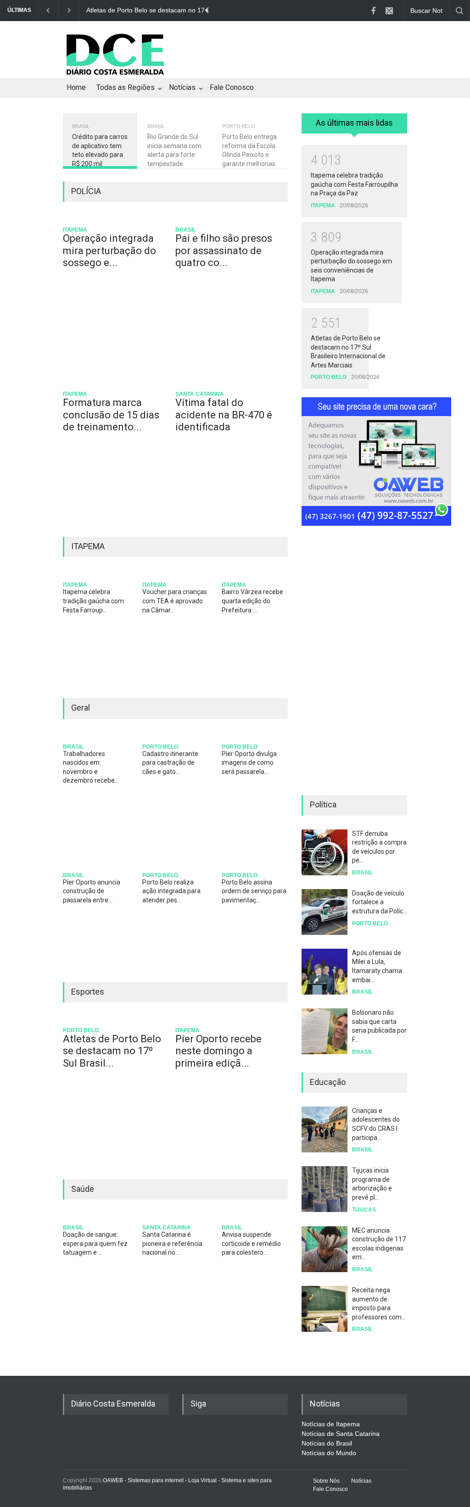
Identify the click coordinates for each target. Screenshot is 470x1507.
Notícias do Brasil (327, 1443)
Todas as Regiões (125, 87)
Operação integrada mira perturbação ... (173, 10)
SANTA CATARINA (199, 394)
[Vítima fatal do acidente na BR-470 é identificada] (228, 383)
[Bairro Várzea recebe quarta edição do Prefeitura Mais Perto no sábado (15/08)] (254, 574)
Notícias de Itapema (331, 1424)
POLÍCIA (86, 191)
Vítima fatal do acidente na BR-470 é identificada (223, 415)
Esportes (87, 991)
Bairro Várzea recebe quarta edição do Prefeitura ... (252, 600)
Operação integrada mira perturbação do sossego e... (109, 250)
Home (76, 87)
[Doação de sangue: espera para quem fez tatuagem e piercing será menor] (96, 1216)
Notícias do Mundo (329, 1453)
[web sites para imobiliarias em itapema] (354, 460)
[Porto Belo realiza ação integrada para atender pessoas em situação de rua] (175, 864)
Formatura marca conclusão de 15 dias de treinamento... (111, 415)
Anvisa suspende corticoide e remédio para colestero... (251, 1243)
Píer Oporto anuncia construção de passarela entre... (91, 891)
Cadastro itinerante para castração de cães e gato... (170, 762)
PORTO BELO (160, 747)
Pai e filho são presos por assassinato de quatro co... (223, 250)
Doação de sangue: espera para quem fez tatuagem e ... (95, 1243)
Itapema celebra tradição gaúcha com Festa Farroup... (93, 600)
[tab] (354, 126)
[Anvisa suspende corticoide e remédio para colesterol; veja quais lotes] (254, 1216)
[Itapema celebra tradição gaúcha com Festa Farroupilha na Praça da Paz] (96, 574)
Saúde (82, 1189)
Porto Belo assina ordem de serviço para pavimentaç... (254, 891)
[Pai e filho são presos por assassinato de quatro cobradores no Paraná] (228, 219)
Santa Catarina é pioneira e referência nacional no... (172, 1243)
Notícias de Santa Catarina (341, 1433)
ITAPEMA (75, 230)
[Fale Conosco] (389, 10)
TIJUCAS (364, 1210)
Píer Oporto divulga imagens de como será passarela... (249, 762)
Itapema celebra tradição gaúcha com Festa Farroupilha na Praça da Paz (354, 184)
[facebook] (373, 10)
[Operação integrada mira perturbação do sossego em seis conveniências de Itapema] (115, 219)
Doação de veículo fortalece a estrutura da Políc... (379, 902)
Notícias (182, 87)
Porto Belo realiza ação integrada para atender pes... (171, 891)
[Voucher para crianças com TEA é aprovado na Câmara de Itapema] (175, 574)
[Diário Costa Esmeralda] (115, 74)
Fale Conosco (232, 87)
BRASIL (185, 230)
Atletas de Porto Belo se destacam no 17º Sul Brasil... (112, 1051)
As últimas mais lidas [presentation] (354, 123)
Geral (80, 707)
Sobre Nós (326, 1481)
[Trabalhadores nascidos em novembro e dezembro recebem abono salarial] (96, 736)
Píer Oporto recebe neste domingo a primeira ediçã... (218, 1051)
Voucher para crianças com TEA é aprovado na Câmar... (174, 600)
